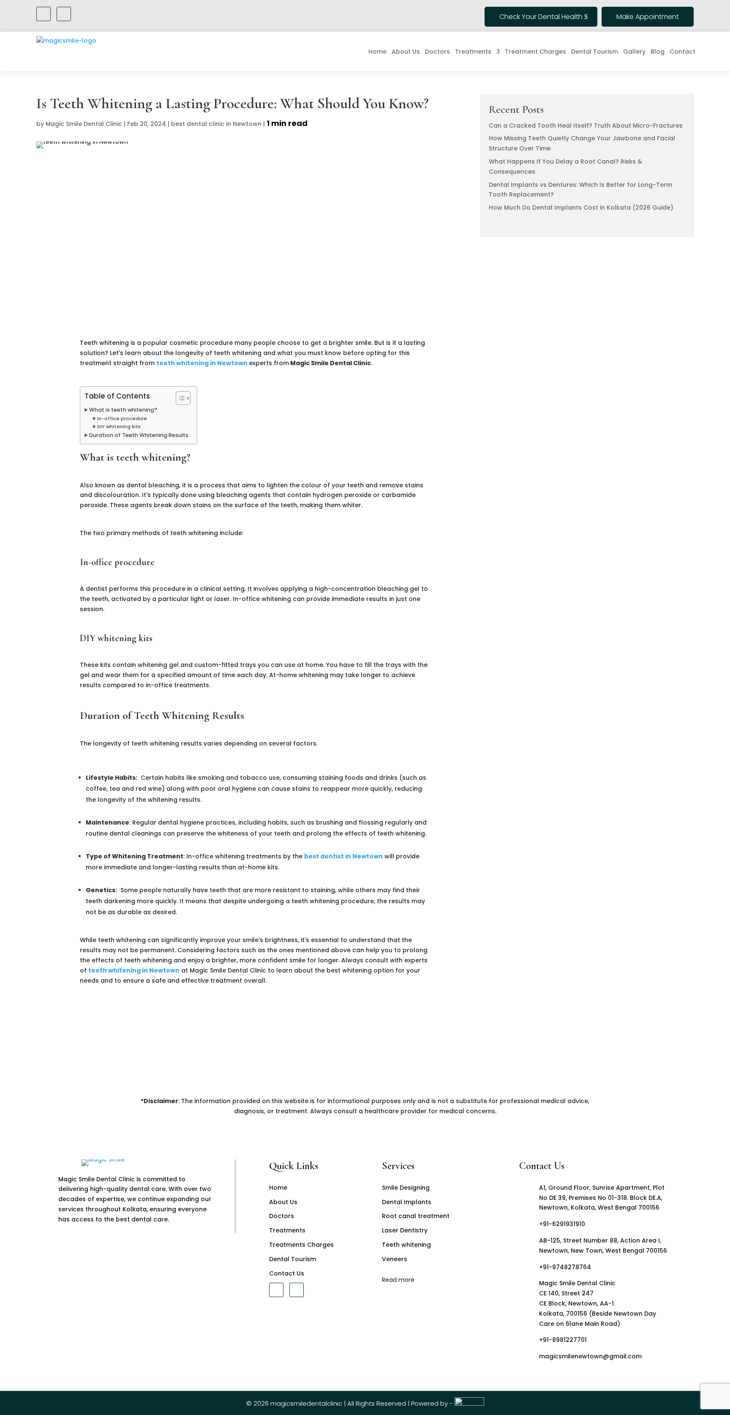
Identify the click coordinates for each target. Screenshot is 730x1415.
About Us (406, 51)
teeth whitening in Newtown (202, 363)
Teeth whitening (406, 1244)
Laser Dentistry (405, 1230)
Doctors (437, 51)
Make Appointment (647, 17)
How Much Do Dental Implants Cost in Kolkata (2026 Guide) (581, 207)
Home (377, 51)
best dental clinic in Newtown (216, 124)
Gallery (634, 51)
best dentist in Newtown (343, 856)
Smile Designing (406, 1187)
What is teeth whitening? (123, 409)
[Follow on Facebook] (43, 14)
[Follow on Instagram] (64, 14)
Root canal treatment (415, 1216)
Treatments (473, 51)
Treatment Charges (535, 51)
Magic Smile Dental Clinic (84, 124)
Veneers (394, 1259)
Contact (682, 51)
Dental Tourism (594, 51)
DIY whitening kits (119, 426)
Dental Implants (406, 1202)
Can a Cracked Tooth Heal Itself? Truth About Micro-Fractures (586, 125)
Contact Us (286, 1273)
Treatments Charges (301, 1244)
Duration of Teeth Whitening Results (138, 435)
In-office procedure (122, 418)
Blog (658, 51)
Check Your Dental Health (541, 17)
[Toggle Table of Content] (178, 398)
